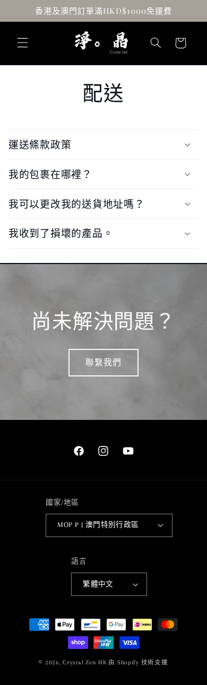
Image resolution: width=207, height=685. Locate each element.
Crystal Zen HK (84, 662)
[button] (22, 43)
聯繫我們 (103, 362)
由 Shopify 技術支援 (138, 662)
